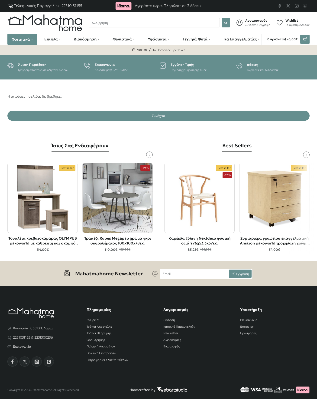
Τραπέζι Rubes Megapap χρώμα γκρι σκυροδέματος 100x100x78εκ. (117, 240)
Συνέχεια (158, 116)
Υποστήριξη (251, 309)
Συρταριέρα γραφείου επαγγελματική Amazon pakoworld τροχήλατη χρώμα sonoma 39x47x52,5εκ (274, 241)
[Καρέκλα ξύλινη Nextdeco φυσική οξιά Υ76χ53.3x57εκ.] (199, 198)
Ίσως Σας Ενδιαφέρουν (80, 145)
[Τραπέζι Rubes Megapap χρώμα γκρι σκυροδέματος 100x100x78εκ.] (117, 198)
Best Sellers (237, 145)
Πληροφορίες (99, 309)
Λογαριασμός (175, 309)
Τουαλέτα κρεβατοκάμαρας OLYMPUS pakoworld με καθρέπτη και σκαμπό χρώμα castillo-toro (42, 241)
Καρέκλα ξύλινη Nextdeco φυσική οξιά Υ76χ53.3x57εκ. (199, 240)
